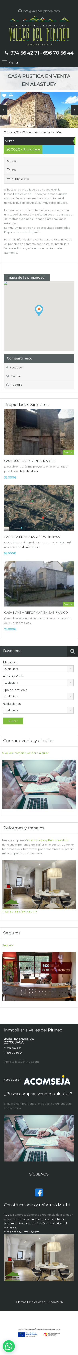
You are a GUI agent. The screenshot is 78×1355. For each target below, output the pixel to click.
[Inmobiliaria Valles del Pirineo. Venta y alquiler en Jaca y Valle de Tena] (39, 30)
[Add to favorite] (4, 97)
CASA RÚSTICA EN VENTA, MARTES (29, 461)
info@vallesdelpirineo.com (41, 11)
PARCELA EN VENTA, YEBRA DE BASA (32, 537)
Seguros (7, 945)
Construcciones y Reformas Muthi (47, 840)
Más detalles (28, 471)
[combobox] (38, 668)
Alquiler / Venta (13, 676)
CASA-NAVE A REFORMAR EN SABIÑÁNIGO (36, 612)
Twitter (15, 376)
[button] (43, 316)
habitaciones (12, 704)
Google (17, 384)
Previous (3, 110)
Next (74, 110)
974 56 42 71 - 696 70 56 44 (42, 53)
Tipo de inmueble (15, 690)
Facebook (17, 367)
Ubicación (10, 662)
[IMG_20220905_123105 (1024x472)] (39, 111)
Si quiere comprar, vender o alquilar (25, 752)
